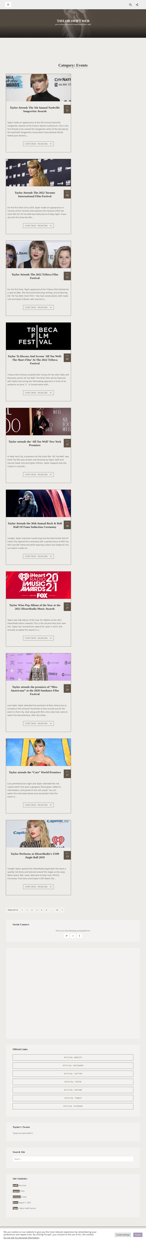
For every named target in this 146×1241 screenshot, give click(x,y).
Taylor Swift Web (73, 21)
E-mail (23, 1197)
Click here (22, 1185)
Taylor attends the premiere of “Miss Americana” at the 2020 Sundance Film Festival (35, 690)
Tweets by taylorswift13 (23, 1133)
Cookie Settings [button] (122, 1234)
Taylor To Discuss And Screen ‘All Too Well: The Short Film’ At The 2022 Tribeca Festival (35, 360)
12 (58, 910)
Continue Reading (39, 144)
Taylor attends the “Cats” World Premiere (35, 772)
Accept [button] (138, 1234)
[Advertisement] (73, 48)
